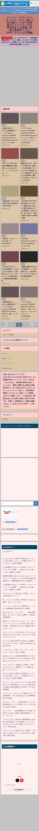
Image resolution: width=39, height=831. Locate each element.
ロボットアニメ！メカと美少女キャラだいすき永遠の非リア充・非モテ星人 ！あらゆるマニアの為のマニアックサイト (19, 635)
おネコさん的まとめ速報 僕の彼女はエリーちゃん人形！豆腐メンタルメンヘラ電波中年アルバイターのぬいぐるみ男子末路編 (19, 561)
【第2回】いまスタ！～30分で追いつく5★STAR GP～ (9, 241)
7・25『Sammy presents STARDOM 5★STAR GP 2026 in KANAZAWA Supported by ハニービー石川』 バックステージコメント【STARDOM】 (29, 135)
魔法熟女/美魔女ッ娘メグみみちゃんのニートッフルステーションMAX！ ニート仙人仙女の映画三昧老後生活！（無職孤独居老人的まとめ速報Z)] (19, 578)
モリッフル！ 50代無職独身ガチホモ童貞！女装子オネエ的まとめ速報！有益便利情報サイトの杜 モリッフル (19, 713)
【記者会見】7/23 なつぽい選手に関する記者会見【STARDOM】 (10, 203)
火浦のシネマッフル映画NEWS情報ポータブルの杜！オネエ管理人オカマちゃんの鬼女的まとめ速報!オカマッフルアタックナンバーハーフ (19, 658)
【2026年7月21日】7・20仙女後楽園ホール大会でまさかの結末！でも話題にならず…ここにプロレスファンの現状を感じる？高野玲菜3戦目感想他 (10, 274)
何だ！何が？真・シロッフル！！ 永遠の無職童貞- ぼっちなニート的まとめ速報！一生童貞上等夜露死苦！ (19, 615)
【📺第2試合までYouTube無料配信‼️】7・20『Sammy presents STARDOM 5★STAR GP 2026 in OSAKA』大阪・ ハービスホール (10, 309)
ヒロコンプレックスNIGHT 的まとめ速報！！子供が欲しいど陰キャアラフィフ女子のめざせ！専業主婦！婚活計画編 (19, 733)
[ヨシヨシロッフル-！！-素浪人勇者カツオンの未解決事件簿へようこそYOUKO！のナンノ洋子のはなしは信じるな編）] (19, 704)
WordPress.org (7, 368)
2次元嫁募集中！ (19, 789)
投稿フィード (6, 358)
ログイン (5, 353)
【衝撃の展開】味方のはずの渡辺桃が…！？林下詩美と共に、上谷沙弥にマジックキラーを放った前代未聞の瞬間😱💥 (29, 271)
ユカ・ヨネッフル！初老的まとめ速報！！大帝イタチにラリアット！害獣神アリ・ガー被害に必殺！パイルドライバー (19, 667)
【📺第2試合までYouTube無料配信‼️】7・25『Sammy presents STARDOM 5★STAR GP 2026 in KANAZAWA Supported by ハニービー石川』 (10, 135)
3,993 (36, 325)
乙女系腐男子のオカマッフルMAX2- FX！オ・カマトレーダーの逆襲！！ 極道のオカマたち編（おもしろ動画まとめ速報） (19, 569)
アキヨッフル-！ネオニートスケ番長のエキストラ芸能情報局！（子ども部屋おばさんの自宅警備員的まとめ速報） (19, 696)
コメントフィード (8, 363)
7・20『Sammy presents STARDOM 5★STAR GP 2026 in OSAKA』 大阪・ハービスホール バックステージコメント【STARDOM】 (29, 309)
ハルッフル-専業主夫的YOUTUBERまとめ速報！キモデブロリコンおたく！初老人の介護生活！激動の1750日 (19, 643)
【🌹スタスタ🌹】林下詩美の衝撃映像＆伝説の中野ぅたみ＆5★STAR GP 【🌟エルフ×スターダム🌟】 (10, 168)
